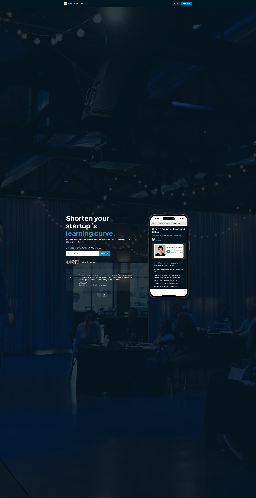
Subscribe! (104, 253)
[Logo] (65, 3)
